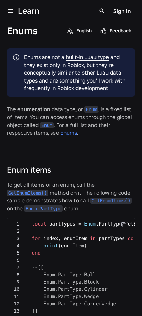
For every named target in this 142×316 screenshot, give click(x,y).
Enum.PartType (43, 208)
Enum (91, 109)
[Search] (102, 11)
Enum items (29, 169)
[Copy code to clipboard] (124, 225)
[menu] (10, 11)
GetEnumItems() (27, 193)
